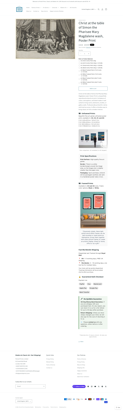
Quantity (81, 50)
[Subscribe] (44, 386)
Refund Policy (50, 362)
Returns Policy (81, 365)
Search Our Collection (83, 376)
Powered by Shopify (29, 407)
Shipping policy (62, 407)
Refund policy (38, 407)
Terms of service (54, 407)
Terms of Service (50, 365)
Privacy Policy (50, 359)
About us (79, 373)
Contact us (49, 368)
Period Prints (22, 407)
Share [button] (81, 341)
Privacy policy (46, 407)
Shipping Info (81, 368)
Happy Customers (82, 371)
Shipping (88, 47)
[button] (36, 7)
